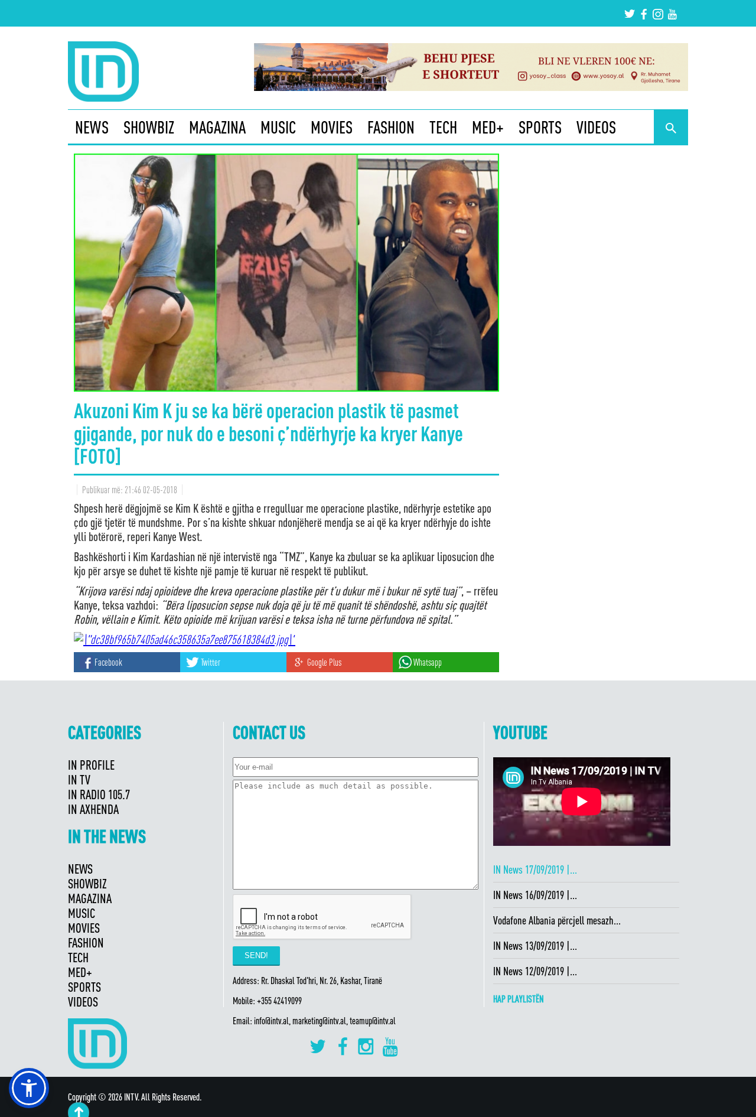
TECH (443, 127)
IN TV (79, 779)
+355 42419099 (279, 1000)
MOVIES (332, 127)
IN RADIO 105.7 (99, 794)
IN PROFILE (91, 764)
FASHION (391, 127)
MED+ (488, 127)
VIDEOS (596, 127)
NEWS (92, 127)
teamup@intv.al (373, 1020)
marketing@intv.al (319, 1020)
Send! (256, 955)
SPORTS (540, 127)
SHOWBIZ (148, 127)
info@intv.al (271, 1020)
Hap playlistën (518, 999)
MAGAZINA (217, 127)
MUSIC (278, 127)
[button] (29, 1088)
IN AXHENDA (93, 809)
